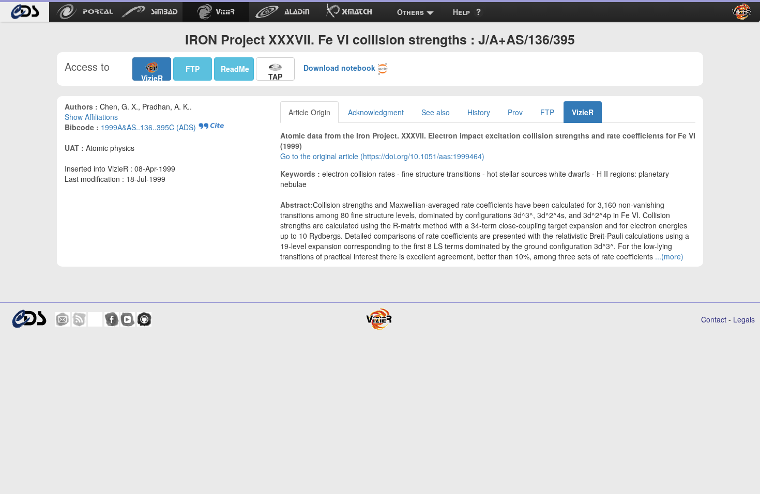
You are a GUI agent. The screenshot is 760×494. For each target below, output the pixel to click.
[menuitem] (24, 12)
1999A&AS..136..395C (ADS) (148, 127)
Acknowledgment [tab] (376, 112)
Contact (713, 319)
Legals (744, 319)
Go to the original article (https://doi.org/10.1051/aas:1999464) (382, 156)
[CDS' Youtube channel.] (127, 319)
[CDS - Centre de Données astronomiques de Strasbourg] (28, 319)
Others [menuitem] (410, 12)
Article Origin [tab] (309, 112)
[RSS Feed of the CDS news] (79, 319)
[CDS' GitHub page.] (144, 319)
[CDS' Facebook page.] (111, 319)
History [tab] (478, 112)
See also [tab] (435, 112)
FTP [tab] (547, 112)
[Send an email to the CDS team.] (62, 319)
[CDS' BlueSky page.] (95, 319)
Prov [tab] (515, 112)
